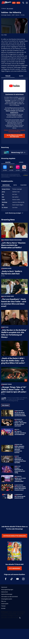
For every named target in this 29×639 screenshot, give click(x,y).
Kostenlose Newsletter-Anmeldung (14, 536)
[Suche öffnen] (23, 3)
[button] (14, 213)
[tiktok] (11, 579)
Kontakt (3, 608)
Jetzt (14, 3)
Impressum (4, 587)
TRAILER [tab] (7, 76)
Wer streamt (10, 8)
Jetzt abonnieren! (14, 568)
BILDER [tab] (21, 76)
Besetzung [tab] (6, 185)
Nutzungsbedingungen (7, 589)
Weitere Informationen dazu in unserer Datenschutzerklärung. (14, 130)
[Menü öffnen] (27, 3)
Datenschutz (4, 592)
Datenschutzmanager (6, 594)
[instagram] (23, 579)
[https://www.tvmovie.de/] (6, 2)
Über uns (3, 601)
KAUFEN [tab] (7, 162)
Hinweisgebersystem (6, 599)
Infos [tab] (15, 185)
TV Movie (3, 8)
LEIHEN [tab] (21, 162)
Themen (3, 606)
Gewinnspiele (4, 603)
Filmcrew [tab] (23, 185)
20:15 (18, 3)
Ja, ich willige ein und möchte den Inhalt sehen (14, 135)
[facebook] (5, 579)
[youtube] (17, 579)
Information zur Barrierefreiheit (9, 596)
